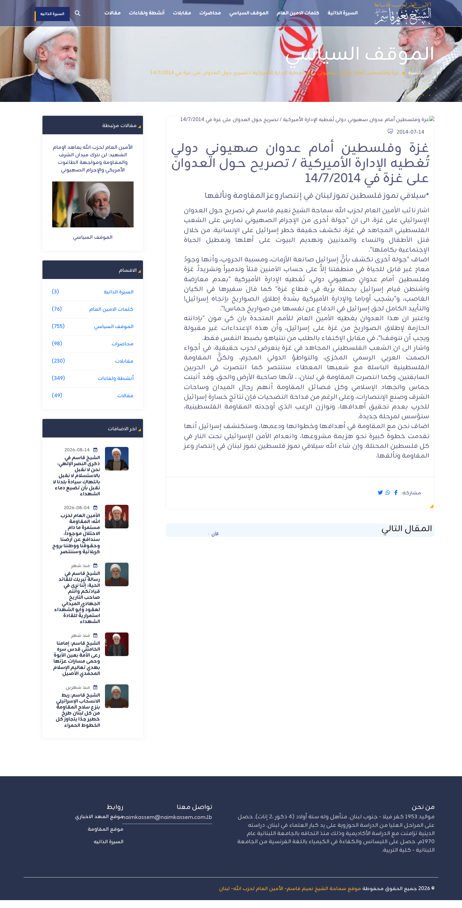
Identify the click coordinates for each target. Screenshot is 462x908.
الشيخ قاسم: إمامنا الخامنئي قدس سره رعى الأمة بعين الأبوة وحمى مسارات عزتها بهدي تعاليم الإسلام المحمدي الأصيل (76, 658)
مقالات (112, 13)
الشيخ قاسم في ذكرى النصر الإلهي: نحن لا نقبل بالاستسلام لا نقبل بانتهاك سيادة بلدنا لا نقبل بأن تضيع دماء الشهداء (76, 476)
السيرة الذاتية (342, 13)
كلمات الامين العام (298, 13)
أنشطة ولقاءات (147, 13)
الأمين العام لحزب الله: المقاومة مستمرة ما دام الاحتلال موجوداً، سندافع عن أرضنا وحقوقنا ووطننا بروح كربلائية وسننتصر (76, 534)
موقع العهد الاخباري (99, 817)
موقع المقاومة (106, 829)
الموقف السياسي (248, 13)
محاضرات (210, 13)
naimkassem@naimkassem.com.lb (167, 817)
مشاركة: (411, 493)
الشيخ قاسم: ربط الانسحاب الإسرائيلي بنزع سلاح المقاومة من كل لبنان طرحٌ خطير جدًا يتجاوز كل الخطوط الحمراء (78, 710)
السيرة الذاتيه (109, 842)
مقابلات (182, 13)
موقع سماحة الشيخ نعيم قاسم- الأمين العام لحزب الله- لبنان (290, 889)
